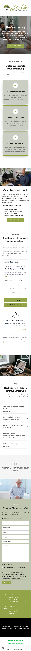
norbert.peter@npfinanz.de (18, 601)
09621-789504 (15, 597)
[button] (15, 409)
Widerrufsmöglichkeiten (15, 643)
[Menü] (28, 8)
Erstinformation (11, 567)
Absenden (7, 582)
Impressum (26, 626)
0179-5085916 (14, 599)
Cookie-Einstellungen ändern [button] (15, 649)
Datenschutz (17, 626)
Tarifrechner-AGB (7, 628)
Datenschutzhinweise (16, 578)
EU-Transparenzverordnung (21, 628)
